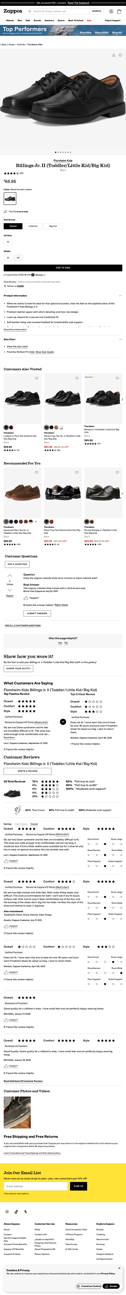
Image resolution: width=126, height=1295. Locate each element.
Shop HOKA (102, 32)
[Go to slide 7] (70, 152)
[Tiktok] (16, 1211)
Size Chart (9, 339)
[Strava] (25, 1211)
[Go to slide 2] (58, 152)
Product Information (15, 295)
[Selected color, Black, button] (6, 427)
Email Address (15, 1186)
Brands (37, 20)
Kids (28, 20)
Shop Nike (85, 32)
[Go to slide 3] (60, 152)
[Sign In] (111, 11)
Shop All (117, 32)
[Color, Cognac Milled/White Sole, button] (25, 521)
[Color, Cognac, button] (56, 427)
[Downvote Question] (10, 590)
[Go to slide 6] (68, 152)
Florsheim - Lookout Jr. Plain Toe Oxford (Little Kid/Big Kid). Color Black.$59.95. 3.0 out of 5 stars (23, 412)
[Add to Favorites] (36, 378)
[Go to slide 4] (63, 152)
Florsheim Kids (35, 44)
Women (10, 20)
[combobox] (60, 11)
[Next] (122, 399)
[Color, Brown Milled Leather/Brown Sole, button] (20, 521)
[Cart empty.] (119, 11)
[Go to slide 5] (65, 152)
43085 (20, 286)
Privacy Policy (108, 1273)
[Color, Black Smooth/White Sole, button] (30, 521)
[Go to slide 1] (55, 152)
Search (96, 11)
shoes (11, 44)
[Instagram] (7, 1211)
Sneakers (49, 20)
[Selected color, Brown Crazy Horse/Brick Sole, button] (6, 521)
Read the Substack (78, 2)
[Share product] (114, 55)
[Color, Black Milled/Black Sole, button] (16, 521)
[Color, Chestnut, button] (11, 427)
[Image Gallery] (17, 1112)
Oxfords (21, 44)
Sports (61, 20)
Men (20, 20)
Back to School (75, 20)
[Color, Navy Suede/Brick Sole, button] (11, 521)
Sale (89, 20)
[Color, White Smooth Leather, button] (61, 427)
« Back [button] (3, 44)
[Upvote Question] (10, 575)
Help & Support (112, 20)
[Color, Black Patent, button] (51, 427)
